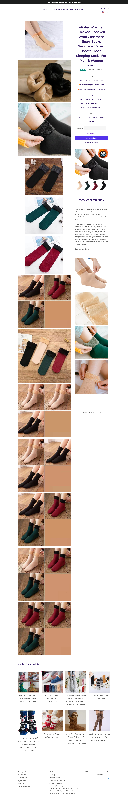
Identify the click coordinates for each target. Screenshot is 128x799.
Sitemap (52, 775)
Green (96, 80)
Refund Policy (22, 775)
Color (91, 76)
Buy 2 (88, 117)
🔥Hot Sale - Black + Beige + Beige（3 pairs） (91, 90)
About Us (21, 783)
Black (88, 80)
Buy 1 (80, 117)
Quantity (80, 128)
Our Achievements (24, 786)
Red (102, 80)
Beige (81, 80)
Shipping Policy (23, 778)
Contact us (53, 772)
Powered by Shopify (103, 774)
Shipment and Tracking (57, 781)
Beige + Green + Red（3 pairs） (91, 99)
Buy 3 (95, 117)
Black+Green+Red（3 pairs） (91, 103)
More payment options (91, 142)
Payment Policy (23, 781)
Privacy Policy (23, 772)
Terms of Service (55, 778)
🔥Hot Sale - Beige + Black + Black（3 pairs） (91, 85)
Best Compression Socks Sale (64, 9)
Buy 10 (91, 121)
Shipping (83, 69)
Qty (91, 113)
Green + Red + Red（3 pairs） (91, 107)
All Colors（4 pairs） (91, 95)
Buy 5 (102, 117)
